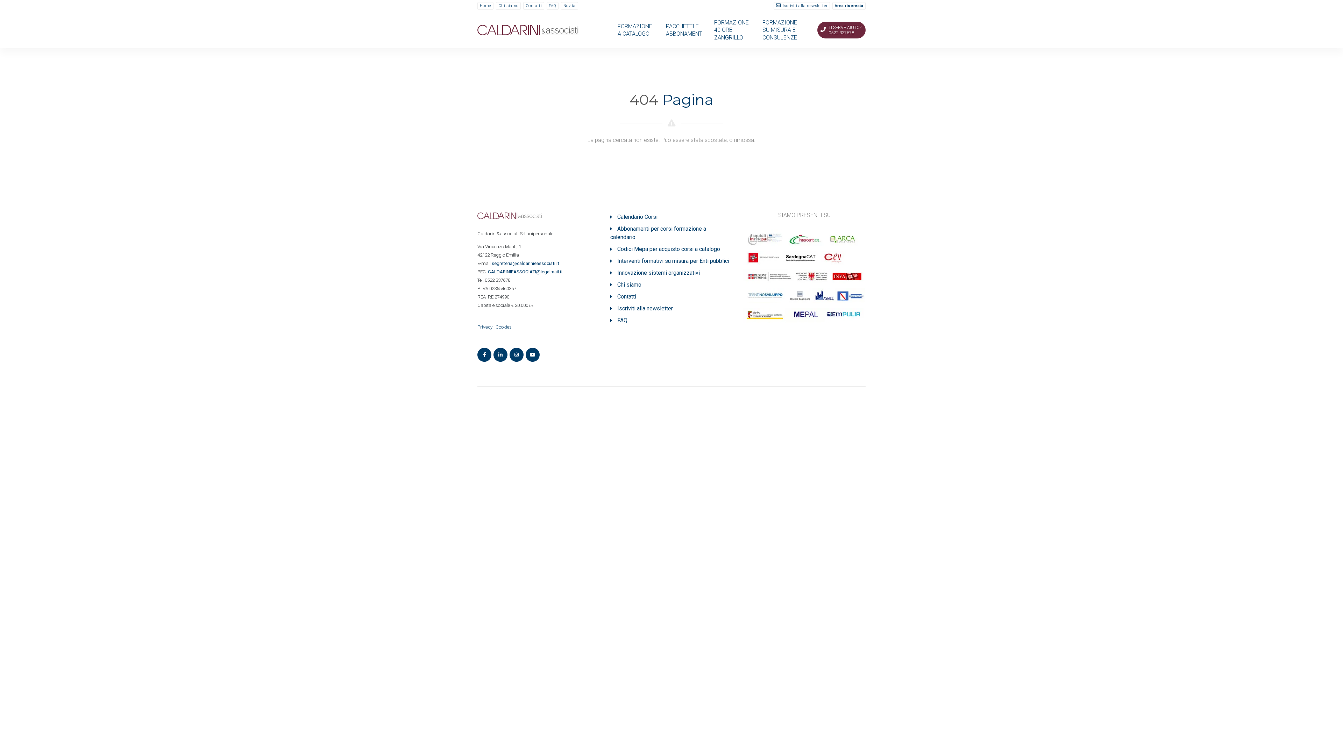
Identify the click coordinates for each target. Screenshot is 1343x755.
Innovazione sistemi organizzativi (658, 272)
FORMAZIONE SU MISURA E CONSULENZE (779, 30)
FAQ (552, 5)
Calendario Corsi (637, 217)
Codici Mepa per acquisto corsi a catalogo (668, 249)
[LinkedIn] (500, 355)
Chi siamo (508, 5)
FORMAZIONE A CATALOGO (635, 30)
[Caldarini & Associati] (527, 29)
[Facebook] (484, 355)
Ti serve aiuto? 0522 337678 (845, 30)
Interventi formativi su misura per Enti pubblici (673, 261)
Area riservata (849, 5)
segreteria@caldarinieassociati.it (526, 263)
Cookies (504, 327)
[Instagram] (517, 355)
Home (485, 5)
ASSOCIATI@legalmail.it (526, 271)
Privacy (484, 327)
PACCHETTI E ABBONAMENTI (685, 30)
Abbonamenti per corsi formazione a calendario (658, 232)
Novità (569, 5)
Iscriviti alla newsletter (805, 5)
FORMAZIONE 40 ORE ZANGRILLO (731, 30)
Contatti (534, 5)
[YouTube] (533, 355)
